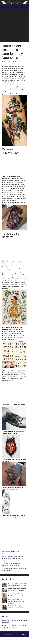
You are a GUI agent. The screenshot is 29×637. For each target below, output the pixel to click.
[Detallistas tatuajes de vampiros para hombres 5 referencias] (4, 601)
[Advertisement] (14, 24)
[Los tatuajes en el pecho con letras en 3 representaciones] (4, 585)
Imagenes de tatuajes (17, 188)
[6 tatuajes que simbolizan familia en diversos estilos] (4, 595)
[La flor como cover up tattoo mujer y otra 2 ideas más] (4, 590)
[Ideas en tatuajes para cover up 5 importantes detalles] (4, 607)
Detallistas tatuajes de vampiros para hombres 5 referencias (16, 601)
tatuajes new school (10, 554)
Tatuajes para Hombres (11, 551)
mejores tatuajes (16, 275)
